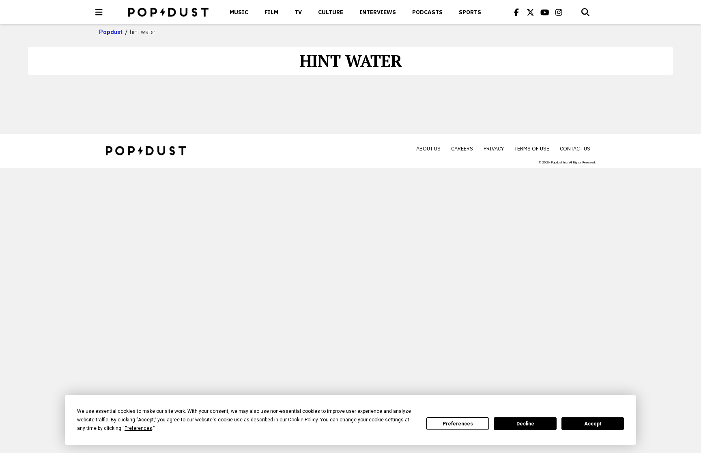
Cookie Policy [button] (303, 420)
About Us (428, 148)
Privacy (494, 148)
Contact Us (575, 148)
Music (239, 12)
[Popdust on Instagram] (559, 12)
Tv (298, 12)
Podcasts (427, 12)
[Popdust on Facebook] (516, 12)
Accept (592, 424)
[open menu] (99, 12)
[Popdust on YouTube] (545, 12)
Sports (470, 12)
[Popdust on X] (531, 12)
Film (271, 12)
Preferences (458, 424)
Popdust (111, 32)
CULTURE (330, 12)
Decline (525, 424)
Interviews (377, 12)
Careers (462, 148)
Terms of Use (531, 148)
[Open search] (585, 12)
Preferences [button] (138, 428)
